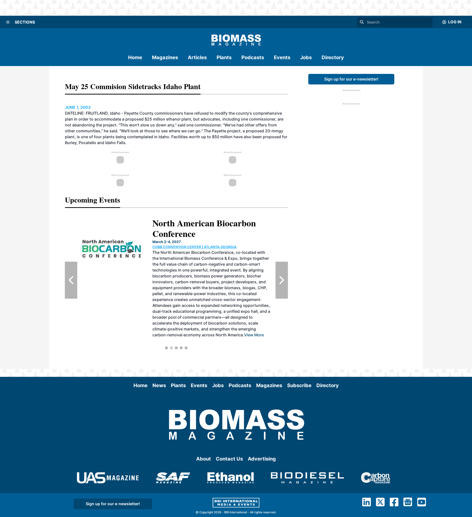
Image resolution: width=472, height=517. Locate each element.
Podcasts (252, 57)
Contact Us (229, 459)
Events (282, 57)
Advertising (262, 459)
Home (135, 57)
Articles (197, 57)
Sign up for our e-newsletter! (351, 79)
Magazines (165, 57)
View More (213, 311)
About (203, 459)
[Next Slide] (282, 280)
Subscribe (299, 385)
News (159, 385)
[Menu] (8, 22)
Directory (333, 57)
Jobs (306, 57)
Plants (224, 57)
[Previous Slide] (71, 280)
